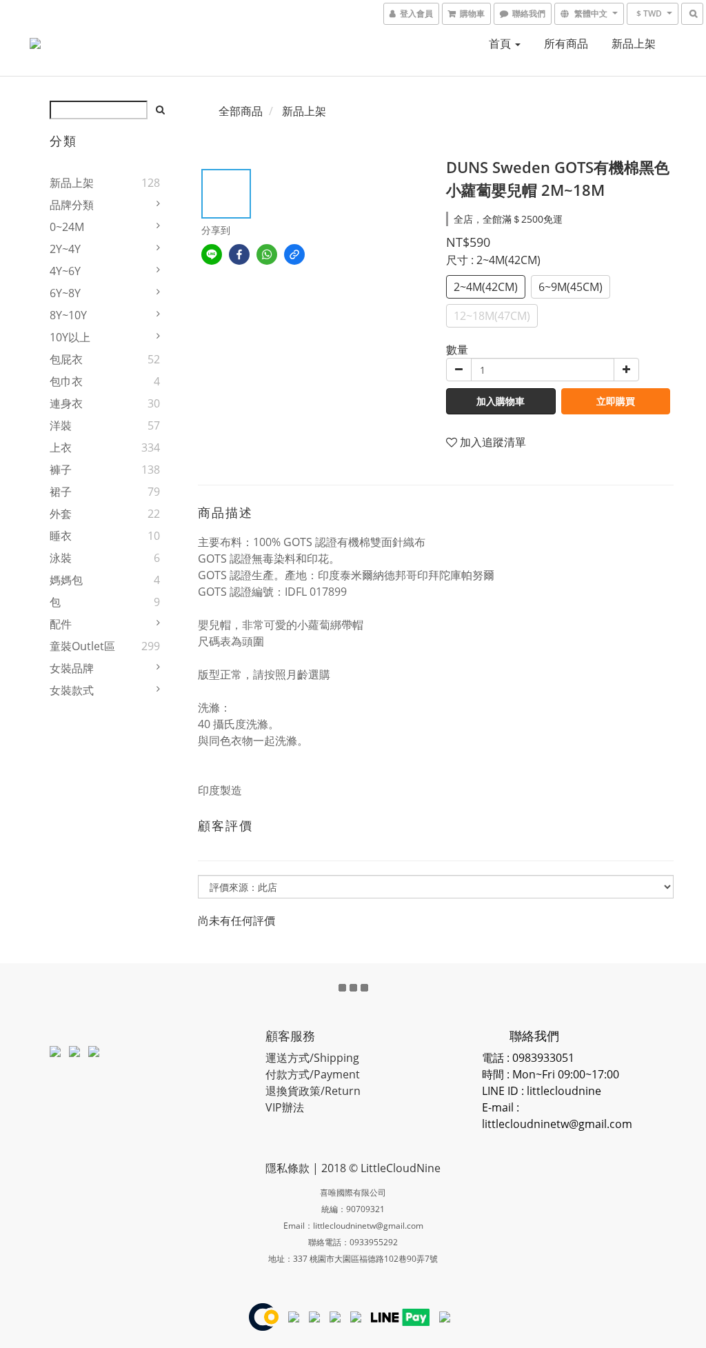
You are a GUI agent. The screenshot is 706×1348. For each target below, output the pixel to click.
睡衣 (61, 535)
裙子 (61, 491)
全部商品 (241, 111)
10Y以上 (70, 337)
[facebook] (239, 254)
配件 (61, 624)
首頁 (501, 43)
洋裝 (61, 425)
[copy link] (294, 254)
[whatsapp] (266, 254)
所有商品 (566, 43)
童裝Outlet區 (82, 646)
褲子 (61, 469)
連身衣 (66, 403)
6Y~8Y (65, 293)
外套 (61, 513)
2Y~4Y (65, 248)
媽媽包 (66, 579)
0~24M (67, 226)
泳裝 (61, 557)
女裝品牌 (72, 668)
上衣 (61, 447)
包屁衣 (66, 359)
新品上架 (634, 43)
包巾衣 (66, 381)
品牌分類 (72, 204)
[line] (211, 254)
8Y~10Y (68, 315)
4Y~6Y (65, 271)
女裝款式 (72, 690)
